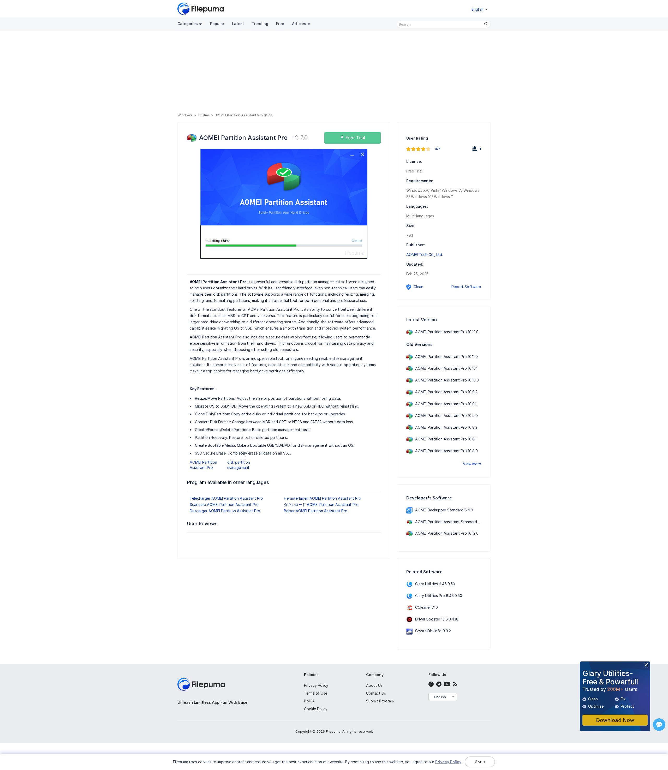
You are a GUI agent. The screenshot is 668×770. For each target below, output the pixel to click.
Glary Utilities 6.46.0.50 (435, 584)
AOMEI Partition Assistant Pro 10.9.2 (446, 392)
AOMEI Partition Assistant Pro (203, 465)
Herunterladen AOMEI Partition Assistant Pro (322, 498)
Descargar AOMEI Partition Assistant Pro (225, 511)
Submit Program (380, 701)
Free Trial (354, 137)
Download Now (615, 720)
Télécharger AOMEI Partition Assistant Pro (226, 498)
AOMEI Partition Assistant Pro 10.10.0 (447, 380)
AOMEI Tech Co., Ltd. (424, 254)
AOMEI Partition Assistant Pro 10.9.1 (445, 404)
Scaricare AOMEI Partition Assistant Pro (224, 504)
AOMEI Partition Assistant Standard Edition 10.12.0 (458, 522)
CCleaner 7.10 (426, 607)
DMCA (309, 701)
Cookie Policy (315, 709)
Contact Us (376, 693)
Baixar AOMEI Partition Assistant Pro (315, 511)
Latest (238, 23)
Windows (185, 115)
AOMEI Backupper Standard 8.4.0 (444, 510)
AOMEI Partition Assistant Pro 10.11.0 (446, 356)
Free (280, 23)
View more (472, 464)
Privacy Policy (316, 685)
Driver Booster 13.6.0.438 (436, 619)
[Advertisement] (334, 72)
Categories (187, 23)
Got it (480, 762)
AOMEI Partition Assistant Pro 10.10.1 (446, 368)
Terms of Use (315, 693)
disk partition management (238, 465)
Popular (217, 23)
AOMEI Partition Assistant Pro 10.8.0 (446, 451)
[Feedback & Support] (659, 724)
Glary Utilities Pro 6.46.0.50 (438, 595)
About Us (374, 685)
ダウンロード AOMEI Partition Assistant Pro (321, 504)
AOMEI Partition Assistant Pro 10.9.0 (446, 415)
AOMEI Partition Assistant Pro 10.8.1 (445, 439)
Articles (299, 23)
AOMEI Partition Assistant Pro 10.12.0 (447, 332)
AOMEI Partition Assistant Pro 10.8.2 (446, 427)
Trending (260, 23)
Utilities (204, 115)
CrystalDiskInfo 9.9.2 (433, 631)
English (440, 697)
